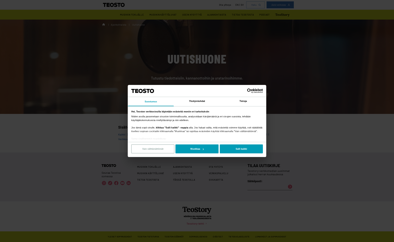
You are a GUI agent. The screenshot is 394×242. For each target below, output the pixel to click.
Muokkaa (195, 149)
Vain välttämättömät (152, 149)
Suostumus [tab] (151, 101)
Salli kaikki (241, 149)
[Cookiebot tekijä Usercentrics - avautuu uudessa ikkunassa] (249, 90)
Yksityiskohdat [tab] (197, 101)
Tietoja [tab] (243, 101)
